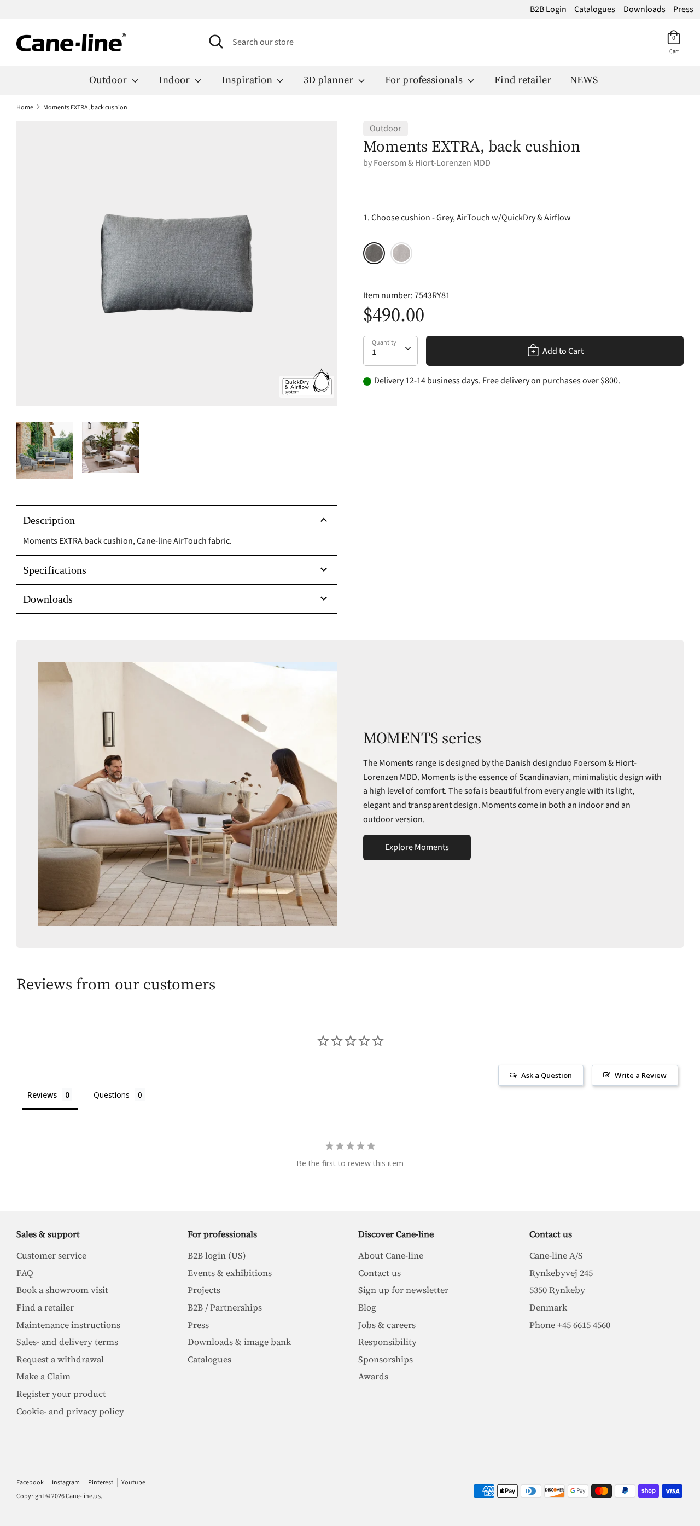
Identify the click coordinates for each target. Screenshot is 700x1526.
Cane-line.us (83, 1496)
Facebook (30, 1482)
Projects (204, 1290)
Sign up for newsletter (403, 1290)
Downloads (644, 9)
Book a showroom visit (62, 1290)
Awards (373, 1376)
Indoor (175, 79)
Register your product (61, 1394)
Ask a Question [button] (546, 1075)
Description (49, 520)
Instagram (66, 1482)
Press (683, 9)
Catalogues (594, 9)
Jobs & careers (387, 1325)
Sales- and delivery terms (67, 1342)
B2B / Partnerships (225, 1307)
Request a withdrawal (60, 1359)
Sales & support (48, 1234)
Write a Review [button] (641, 1075)
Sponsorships (385, 1359)
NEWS (584, 79)
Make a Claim (43, 1376)
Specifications (54, 570)
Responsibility (387, 1342)
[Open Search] (216, 42)
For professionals (425, 79)
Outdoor (109, 79)
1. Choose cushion (467, 218)
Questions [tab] (112, 1095)
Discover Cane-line (396, 1234)
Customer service (51, 1255)
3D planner (329, 79)
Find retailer (522, 79)
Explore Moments (417, 847)
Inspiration (248, 79)
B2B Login (548, 9)
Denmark (548, 1307)
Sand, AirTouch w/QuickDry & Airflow (401, 253)
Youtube (133, 1482)
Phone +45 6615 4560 (569, 1325)
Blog (367, 1307)
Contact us (379, 1273)
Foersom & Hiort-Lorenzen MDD (432, 163)
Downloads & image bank (239, 1342)
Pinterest (100, 1482)
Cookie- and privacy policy (70, 1411)
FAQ (24, 1273)
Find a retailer (45, 1307)
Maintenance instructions (68, 1325)
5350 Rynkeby (557, 1290)
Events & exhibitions (230, 1273)
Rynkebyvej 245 (561, 1273)
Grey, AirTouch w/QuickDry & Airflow (374, 253)
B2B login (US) (217, 1255)
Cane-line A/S (556, 1255)
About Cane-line (390, 1255)
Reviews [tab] (42, 1095)
